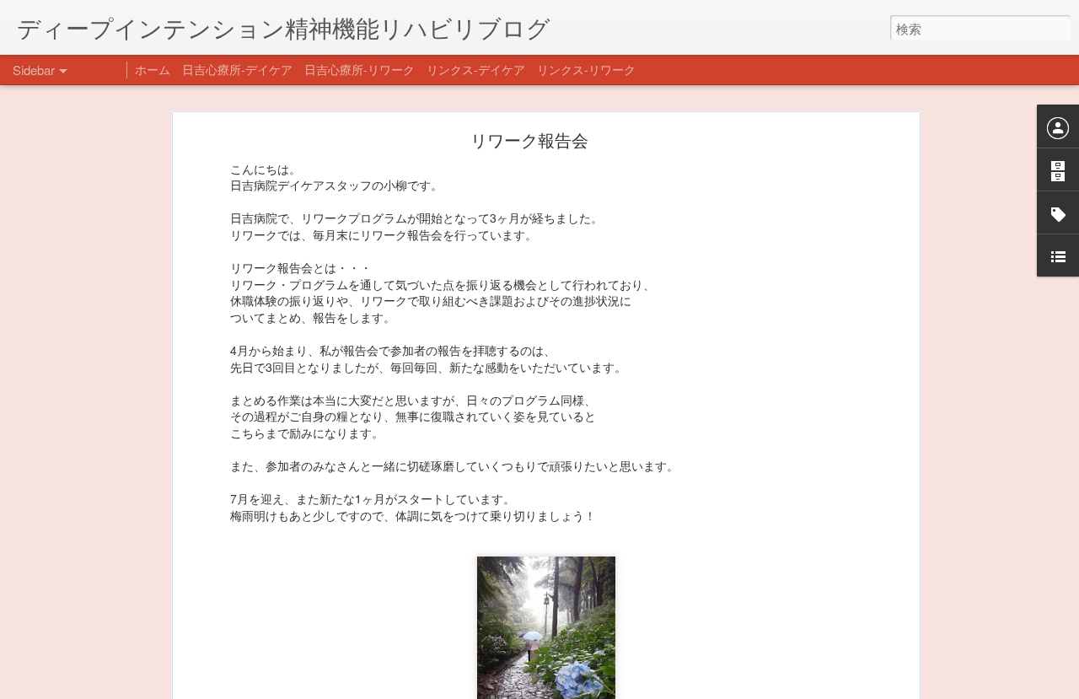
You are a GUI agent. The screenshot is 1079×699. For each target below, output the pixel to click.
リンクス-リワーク (586, 69)
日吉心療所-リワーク (359, 69)
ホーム (152, 69)
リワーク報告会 (529, 139)
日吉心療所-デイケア (237, 69)
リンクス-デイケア (476, 69)
